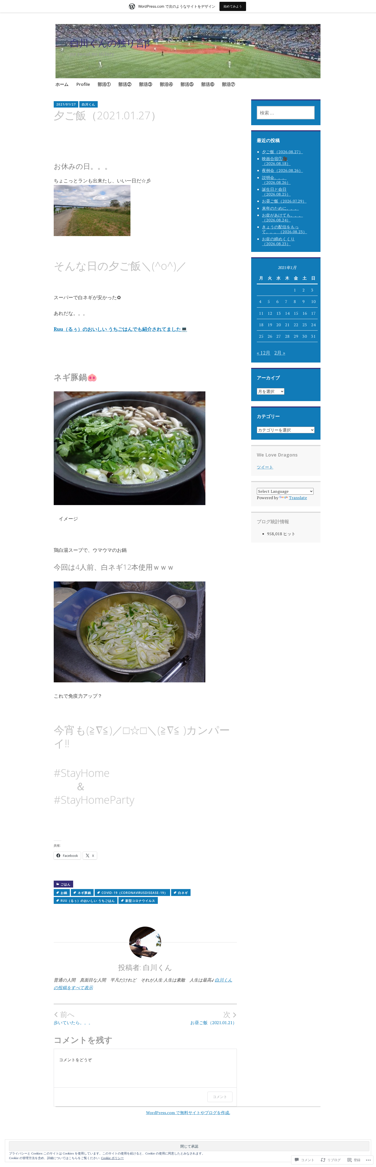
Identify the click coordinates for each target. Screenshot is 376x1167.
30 (304, 336)
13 (278, 313)
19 (270, 325)
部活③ (145, 84)
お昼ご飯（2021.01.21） (213, 1017)
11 (261, 313)
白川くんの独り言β (110, 43)
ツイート (265, 467)
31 (313, 336)
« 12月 (263, 352)
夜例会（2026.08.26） (282, 170)
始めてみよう (233, 6)
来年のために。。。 (280, 208)
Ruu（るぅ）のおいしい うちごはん (88, 900)
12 (270, 313)
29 (296, 336)
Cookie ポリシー (112, 1158)
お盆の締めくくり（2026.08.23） (278, 241)
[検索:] (286, 112)
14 (287, 313)
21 (287, 325)
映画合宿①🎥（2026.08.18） (276, 161)
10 (313, 301)
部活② (124, 84)
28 (287, 336)
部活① (104, 84)
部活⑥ (207, 84)
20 (278, 325)
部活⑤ (187, 84)
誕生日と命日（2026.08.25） (276, 191)
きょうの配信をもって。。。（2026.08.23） (284, 229)
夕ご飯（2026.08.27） (282, 152)
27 (278, 336)
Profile (83, 84)
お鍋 (64, 893)
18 (261, 325)
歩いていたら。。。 (73, 1017)
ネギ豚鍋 (84, 893)
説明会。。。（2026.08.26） (276, 180)
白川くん (88, 104)
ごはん (66, 884)
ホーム (62, 84)
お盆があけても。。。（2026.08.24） (282, 217)
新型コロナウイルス (140, 900)
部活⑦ (228, 84)
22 (296, 325)
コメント (220, 1096)
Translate (298, 497)
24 (313, 325)
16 (304, 313)
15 (296, 313)
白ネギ (183, 893)
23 (304, 325)
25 (261, 336)
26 (270, 336)
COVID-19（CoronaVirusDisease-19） (135, 893)
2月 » (279, 352)
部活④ (166, 84)
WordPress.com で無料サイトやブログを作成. (188, 1112)
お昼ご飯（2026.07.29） (284, 201)
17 (313, 313)
